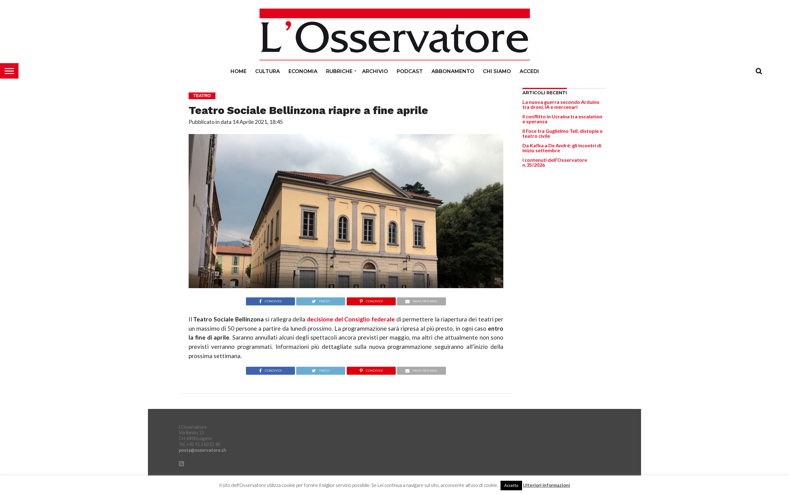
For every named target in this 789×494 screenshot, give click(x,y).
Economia (302, 71)
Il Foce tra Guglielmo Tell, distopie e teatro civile (562, 133)
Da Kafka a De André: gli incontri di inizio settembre (561, 147)
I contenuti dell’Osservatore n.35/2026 (554, 162)
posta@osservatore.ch (202, 450)
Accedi (529, 71)
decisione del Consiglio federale (351, 319)
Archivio (375, 71)
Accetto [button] (511, 485)
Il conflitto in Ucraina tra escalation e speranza (562, 118)
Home (239, 71)
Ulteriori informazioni (546, 485)
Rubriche (339, 71)
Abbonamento (452, 71)
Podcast (410, 71)
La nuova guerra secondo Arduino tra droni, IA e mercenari (560, 104)
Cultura (267, 71)
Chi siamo (497, 71)
